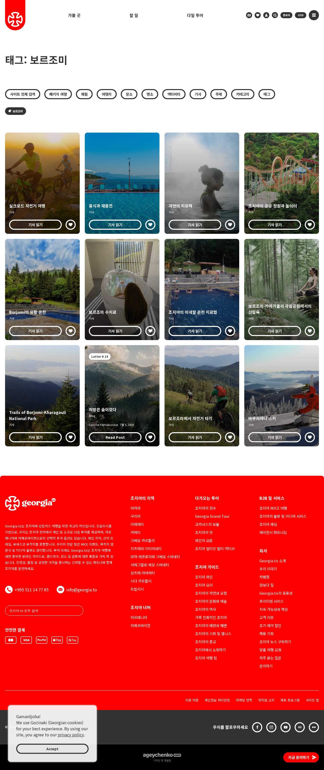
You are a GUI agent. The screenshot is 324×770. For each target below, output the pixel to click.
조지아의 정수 (205, 508)
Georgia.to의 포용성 (275, 593)
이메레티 (137, 524)
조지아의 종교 (205, 641)
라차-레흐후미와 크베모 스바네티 (155, 556)
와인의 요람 (204, 540)
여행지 (107, 94)
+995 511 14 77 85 (32, 590)
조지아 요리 (204, 585)
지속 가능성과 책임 (273, 609)
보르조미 (18, 111)
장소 (129, 94)
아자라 (135, 508)
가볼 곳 (74, 15)
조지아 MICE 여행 (273, 508)
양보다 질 (266, 585)
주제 (218, 94)
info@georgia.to (81, 590)
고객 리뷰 (266, 617)
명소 (150, 94)
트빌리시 (137, 589)
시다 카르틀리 (141, 581)
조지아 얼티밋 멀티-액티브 (215, 548)
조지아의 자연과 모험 (211, 593)
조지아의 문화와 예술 (211, 601)
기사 (198, 94)
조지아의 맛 (204, 532)
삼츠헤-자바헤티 (143, 572)
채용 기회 (266, 633)
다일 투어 (195, 15)
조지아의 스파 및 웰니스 (213, 633)
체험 (84, 94)
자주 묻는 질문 (270, 657)
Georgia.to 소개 (272, 560)
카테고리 (242, 94)
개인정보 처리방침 (217, 700)
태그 (267, 94)
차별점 (264, 576)
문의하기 (266, 666)
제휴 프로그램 (290, 700)
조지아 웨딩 (268, 524)
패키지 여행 (58, 94)
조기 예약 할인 (270, 625)
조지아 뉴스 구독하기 (275, 641)
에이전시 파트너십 (273, 532)
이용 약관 (191, 700)
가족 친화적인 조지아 (211, 617)
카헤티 (135, 532)
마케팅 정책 (244, 700)
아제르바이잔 (140, 625)
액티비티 (173, 94)
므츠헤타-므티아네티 (146, 548)
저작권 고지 (266, 700)
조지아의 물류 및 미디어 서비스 (282, 516)
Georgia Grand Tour (212, 516)
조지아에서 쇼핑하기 (210, 649)
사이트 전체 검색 (22, 94)
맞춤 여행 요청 (270, 649)
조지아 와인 (204, 576)
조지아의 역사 (205, 609)
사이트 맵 (312, 700)
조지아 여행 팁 (206, 657)
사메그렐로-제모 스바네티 (150, 564)
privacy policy (71, 735)
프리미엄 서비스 (271, 601)
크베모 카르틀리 (143, 540)
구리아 (135, 516)
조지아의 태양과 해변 (211, 625)
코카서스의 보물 (207, 524)
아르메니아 (139, 617)
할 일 (134, 15)
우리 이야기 (268, 568)
